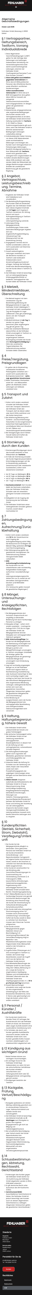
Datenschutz (8, 1284)
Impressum (7, 1280)
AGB (5, 1288)
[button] (16, 7)
